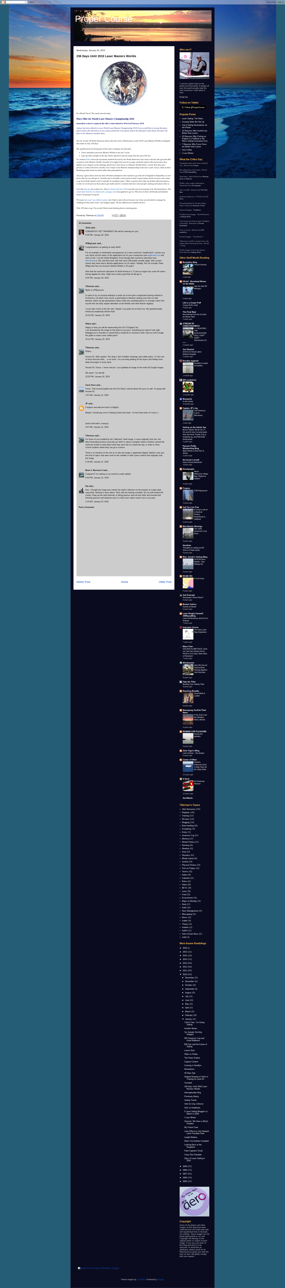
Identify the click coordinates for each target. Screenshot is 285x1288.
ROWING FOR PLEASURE (194, 731)
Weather (185, 848)
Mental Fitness (188, 842)
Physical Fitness (189, 865)
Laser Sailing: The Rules (192, 118)
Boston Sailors (189, 604)
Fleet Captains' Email (193, 1151)
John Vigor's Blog (191, 751)
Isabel (184, 921)
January (189, 1019)
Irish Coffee (187, 150)
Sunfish (185, 862)
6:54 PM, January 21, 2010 (97, 478)
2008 (185, 1170)
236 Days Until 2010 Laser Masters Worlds (106, 56)
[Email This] (113, 215)
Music (184, 917)
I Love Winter (187, 153)
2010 (185, 974)
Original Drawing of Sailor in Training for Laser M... (196, 1078)
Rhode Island (187, 858)
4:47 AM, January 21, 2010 (97, 427)
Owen (184, 884)
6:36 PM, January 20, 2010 (97, 235)
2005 (185, 1181)
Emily (184, 832)
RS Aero (185, 819)
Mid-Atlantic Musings (192, 526)
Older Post (165, 581)
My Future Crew (191, 1127)
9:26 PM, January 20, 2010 (97, 278)
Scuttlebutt (197, 210)
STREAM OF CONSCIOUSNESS (191, 324)
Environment (187, 898)
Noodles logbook (190, 361)
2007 (185, 1174)
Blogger (160, 1279)
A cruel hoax (199, 578)
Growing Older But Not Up (193, 122)
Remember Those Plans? (193, 597)
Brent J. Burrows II (94, 470)
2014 (185, 959)
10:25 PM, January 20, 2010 (97, 376)
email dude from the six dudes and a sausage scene (96, 192)
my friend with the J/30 (117, 189)
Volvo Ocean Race (190, 934)
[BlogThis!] (116, 215)
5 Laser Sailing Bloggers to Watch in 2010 (196, 1112)
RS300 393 (187, 576)
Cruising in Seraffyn (192, 1065)
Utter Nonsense (188, 809)
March (188, 1011)
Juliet (184, 937)
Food (184, 894)
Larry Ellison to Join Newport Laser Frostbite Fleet (196, 1132)
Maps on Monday (189, 901)
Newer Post (83, 581)
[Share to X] (118, 215)
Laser (184, 891)
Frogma (195, 165)
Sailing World (186, 216)
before (88, 159)
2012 (185, 967)
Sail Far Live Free (191, 507)
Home (124, 581)
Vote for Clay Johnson (193, 1104)
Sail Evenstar (189, 595)
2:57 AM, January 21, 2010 (97, 395)
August (188, 993)
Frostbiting (186, 829)
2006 (185, 1178)
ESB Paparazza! (200, 491)
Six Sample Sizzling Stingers (193, 1033)
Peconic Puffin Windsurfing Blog (191, 447)
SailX (184, 907)
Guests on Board (189, 607)
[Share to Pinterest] (124, 215)
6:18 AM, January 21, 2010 (97, 462)
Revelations (189, 1069)
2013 (185, 963)
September (190, 989)
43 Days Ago (189, 1073)
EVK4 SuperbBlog (189, 172)
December (189, 978)
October (189, 985)
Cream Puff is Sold (190, 305)
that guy (87, 189)
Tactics (185, 871)
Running (185, 845)
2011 (185, 970)
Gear (184, 852)
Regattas (186, 812)
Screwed (188, 1083)
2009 (185, 1166)
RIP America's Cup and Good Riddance (194, 1039)
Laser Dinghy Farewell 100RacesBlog (193, 614)
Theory (185, 924)
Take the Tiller (189, 682)
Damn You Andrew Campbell (196, 1141)
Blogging (185, 822)
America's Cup (188, 835)
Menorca (185, 839)
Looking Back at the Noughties (193, 1146)
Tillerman (89, 286)
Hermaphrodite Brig (192, 1092)
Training (185, 816)
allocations (90, 261)
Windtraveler (188, 663)
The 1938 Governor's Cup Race (200, 531)
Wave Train (188, 646)
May (187, 1004)
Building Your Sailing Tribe (193, 684)
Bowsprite (187, 399)
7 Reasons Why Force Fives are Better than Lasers (194, 145)
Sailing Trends (190, 1100)
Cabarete (186, 878)
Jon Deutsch (188, 349)
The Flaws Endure (192, 1058)
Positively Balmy (191, 1096)
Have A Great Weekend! (192, 462)
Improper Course (199, 205)
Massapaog (187, 914)
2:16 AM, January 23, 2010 (97, 501)
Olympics (186, 855)
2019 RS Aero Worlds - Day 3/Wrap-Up (199, 561)
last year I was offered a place (96, 200)
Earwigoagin (196, 185)
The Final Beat (189, 312)
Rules (184, 881)
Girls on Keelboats (192, 1108)
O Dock (186, 779)
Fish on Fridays (188, 868)
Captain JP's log (190, 408)
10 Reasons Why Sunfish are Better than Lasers (194, 132)
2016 (185, 952)
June (187, 1000)
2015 (185, 955)
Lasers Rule (189, 1050)
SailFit (184, 930)
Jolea (87, 228)
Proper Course (104, 19)
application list (154, 255)
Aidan (184, 875)
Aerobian (187, 545)
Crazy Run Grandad (192, 1154)
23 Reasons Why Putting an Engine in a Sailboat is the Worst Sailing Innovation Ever (195, 138)
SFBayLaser (90, 243)
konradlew (141, 1279)
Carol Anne (90, 385)
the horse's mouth (191, 460)
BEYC (184, 888)
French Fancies (200, 265)
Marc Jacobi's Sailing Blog (195, 557)
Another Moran (190, 1028)
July (187, 996)
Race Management (190, 911)
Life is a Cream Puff (192, 303)
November (189, 981)
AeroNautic (188, 798)
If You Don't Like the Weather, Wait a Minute (200, 717)
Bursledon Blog (190, 262)
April (187, 1008)
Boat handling (188, 826)
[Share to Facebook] (121, 215)
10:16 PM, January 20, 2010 (97, 315)
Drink (184, 904)
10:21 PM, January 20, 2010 (97, 339)
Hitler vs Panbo (191, 1054)
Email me (184, 97)
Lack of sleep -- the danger (193, 753)
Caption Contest (191, 1062)
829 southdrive (189, 380)
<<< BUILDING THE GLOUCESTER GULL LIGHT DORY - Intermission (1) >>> (195, 335)
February (189, 1015)
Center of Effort (190, 760)
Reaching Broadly (191, 691)
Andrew (185, 927)
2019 (185, 948)
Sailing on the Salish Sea (194, 427)
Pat (86, 486)
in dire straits (188, 401)
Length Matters (190, 1137)
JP (86, 403)
